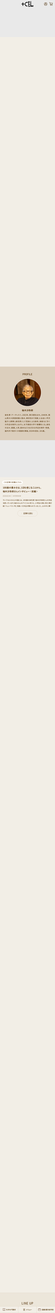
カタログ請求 (10, 1309)
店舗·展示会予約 (48, 1309)
